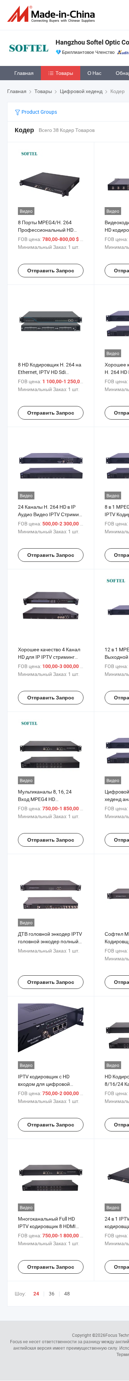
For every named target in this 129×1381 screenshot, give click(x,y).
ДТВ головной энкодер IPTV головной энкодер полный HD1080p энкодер (50, 941)
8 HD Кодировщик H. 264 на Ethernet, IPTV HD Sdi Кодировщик (49, 372)
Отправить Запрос (50, 270)
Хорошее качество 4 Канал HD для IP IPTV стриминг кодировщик (49, 657)
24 (36, 1294)
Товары (64, 73)
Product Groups (38, 111)
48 (67, 1293)
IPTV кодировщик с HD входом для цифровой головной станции (44, 1084)
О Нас (94, 73)
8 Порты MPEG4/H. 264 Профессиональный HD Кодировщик (45, 230)
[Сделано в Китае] (52, 14)
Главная (24, 73)
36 (51, 1293)
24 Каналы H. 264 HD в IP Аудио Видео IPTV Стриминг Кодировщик (50, 514)
